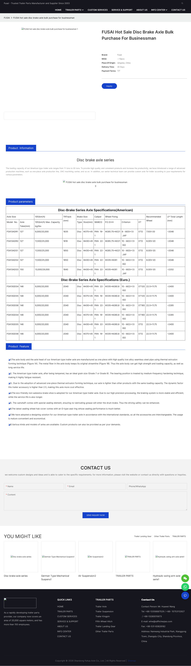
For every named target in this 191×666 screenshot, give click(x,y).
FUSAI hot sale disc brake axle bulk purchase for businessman (43, 17)
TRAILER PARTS (179, 536)
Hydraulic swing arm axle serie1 (166, 577)
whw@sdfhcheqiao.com (160, 621)
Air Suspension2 (87, 575)
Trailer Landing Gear (142, 536)
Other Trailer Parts (162, 536)
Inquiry (109, 86)
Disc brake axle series (16, 575)
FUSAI (7, 17)
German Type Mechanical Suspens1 (55, 577)
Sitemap (131, 660)
